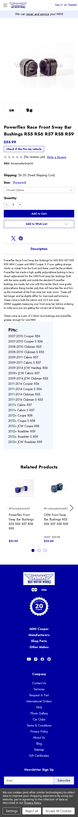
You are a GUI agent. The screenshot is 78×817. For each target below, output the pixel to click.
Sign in (59, 4)
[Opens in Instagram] (36, 659)
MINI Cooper (39, 629)
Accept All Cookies (59, 811)
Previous (7, 511)
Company (39, 674)
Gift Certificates (39, 756)
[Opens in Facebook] (42, 659)
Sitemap (39, 749)
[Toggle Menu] (5, 5)
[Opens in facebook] (6, 238)
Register (72, 4)
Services (39, 689)
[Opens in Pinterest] (49, 659)
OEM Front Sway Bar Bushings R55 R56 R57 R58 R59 (56, 519)
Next (72, 511)
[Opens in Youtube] (29, 659)
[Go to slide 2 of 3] (39, 550)
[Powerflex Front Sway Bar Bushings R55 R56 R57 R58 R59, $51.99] (21, 488)
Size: (15, 182)
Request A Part (39, 695)
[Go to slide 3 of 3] (45, 550)
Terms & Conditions (39, 725)
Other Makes (39, 647)
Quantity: (10, 198)
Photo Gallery (39, 713)
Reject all (31, 811)
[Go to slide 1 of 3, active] (32, 550)
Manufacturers (39, 635)
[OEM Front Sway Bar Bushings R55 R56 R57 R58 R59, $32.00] (56, 488)
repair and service (37, 14)
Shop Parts (39, 641)
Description (39, 249)
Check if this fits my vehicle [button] (24, 149)
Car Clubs (39, 719)
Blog (39, 743)
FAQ (39, 707)
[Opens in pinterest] (21, 238)
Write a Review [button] (56, 157)
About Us (39, 737)
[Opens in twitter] (13, 238)
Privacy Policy (39, 731)
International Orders (39, 701)
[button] (39, 224)
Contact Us (39, 683)
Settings (12, 811)
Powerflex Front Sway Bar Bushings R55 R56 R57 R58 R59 (21, 522)
